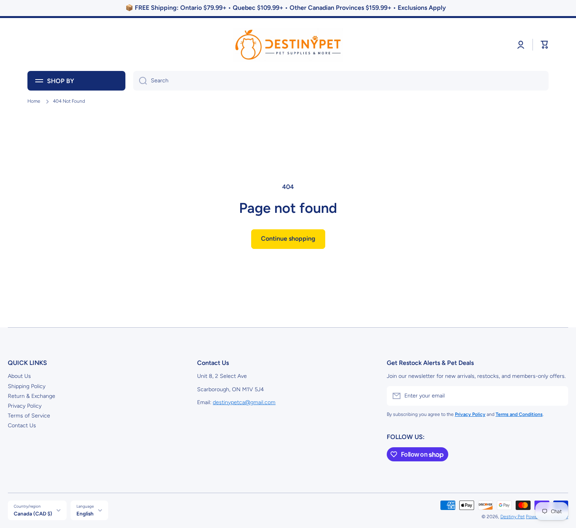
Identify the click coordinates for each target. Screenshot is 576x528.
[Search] (140, 81)
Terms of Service (29, 415)
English (85, 513)
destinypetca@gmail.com (244, 402)
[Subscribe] (558, 396)
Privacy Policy (25, 406)
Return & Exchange (31, 396)
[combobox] (341, 81)
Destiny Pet (512, 516)
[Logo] (288, 45)
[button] (545, 45)
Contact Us (22, 425)
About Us (19, 376)
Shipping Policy (26, 386)
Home (33, 101)
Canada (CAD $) (33, 513)
